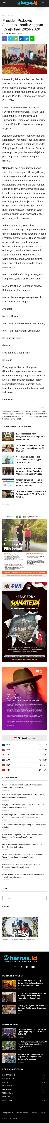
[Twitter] (10, 38)
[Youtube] (33, 967)
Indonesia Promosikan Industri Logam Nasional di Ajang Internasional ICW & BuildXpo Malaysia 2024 (12, 415)
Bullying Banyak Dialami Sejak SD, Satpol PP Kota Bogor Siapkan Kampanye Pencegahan (23, 806)
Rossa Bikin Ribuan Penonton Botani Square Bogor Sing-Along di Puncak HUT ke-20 (23, 786)
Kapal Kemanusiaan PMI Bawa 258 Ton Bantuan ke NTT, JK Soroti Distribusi (30, 494)
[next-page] (7, 503)
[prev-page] (3, 503)
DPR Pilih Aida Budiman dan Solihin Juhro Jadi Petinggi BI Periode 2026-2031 (28, 460)
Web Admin (10, 33)
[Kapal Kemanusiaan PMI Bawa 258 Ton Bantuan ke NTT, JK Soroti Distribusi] (8, 494)
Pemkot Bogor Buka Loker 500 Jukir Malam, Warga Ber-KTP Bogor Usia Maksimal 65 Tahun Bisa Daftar (23, 816)
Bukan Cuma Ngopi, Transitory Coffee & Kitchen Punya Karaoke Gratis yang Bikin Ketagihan (30, 983)
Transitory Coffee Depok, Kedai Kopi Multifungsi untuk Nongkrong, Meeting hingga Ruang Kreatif (32, 995)
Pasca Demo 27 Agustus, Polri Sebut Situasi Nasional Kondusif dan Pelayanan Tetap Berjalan (22, 836)
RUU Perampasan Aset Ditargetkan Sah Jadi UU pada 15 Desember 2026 (30, 436)
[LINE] (32, 38)
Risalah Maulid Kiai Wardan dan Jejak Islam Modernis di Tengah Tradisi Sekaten (23, 876)
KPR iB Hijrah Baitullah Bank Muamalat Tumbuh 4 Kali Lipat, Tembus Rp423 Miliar (22, 846)
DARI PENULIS (25, 426)
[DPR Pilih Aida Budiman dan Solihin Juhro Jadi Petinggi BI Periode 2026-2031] (8, 459)
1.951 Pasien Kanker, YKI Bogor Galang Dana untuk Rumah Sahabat (24, 826)
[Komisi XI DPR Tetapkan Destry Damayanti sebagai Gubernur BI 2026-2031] (8, 448)
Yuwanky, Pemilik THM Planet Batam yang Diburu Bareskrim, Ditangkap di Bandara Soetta (29, 471)
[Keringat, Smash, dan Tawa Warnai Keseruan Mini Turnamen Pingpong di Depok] (9, 1009)
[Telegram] (26, 38)
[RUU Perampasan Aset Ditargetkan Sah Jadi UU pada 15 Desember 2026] (8, 436)
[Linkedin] (21, 38)
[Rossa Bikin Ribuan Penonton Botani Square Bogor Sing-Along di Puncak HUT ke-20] (9, 1033)
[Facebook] (4, 38)
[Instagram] (21, 967)
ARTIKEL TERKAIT (9, 426)
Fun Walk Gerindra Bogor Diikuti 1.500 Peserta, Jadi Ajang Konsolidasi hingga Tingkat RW (23, 796)
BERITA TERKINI (7, 15)
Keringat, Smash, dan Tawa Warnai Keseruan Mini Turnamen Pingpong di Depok (32, 1008)
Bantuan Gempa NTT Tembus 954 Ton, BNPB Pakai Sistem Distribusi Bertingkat (29, 483)
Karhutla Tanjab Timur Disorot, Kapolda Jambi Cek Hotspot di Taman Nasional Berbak (21, 866)
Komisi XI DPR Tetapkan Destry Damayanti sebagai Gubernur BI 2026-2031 (29, 448)
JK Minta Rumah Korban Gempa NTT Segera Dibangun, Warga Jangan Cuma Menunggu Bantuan (23, 856)
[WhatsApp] (15, 38)
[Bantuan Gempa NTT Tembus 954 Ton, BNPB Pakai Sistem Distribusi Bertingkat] (8, 483)
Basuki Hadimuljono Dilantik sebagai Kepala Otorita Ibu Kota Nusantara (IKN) (36, 413)
